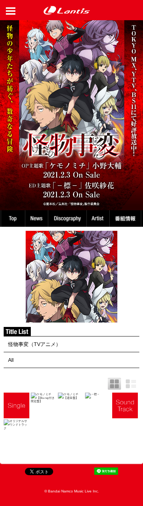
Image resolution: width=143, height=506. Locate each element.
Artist (98, 218)
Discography (68, 218)
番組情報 (126, 218)
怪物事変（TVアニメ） (34, 344)
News (36, 218)
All (11, 360)
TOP (12, 218)
